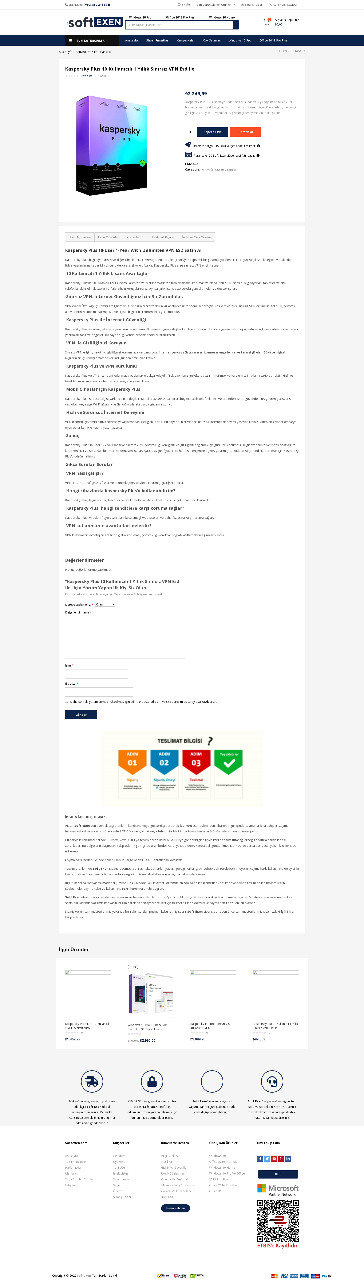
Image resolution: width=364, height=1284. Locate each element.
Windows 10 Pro (240, 40)
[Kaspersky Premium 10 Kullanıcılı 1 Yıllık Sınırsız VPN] (88, 993)
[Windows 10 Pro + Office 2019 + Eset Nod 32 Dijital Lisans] (151, 994)
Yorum (86, 76)
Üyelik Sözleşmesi (173, 1173)
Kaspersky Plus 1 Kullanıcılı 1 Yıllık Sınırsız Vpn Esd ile (275, 1026)
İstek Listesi (121, 1173)
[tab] (80, 237)
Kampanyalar (186, 40)
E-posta (71, 683)
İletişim (70, 1185)
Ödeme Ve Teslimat (174, 1179)
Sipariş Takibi (122, 1197)
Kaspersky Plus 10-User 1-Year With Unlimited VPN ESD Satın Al (133, 250)
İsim (69, 665)
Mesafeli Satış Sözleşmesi (178, 1185)
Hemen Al (245, 132)
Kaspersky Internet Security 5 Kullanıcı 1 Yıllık (210, 1026)
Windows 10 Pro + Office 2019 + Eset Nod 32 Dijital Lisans (150, 1027)
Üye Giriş (119, 1162)
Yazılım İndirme (75, 1162)
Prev (286, 51)
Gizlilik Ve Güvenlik (173, 1167)
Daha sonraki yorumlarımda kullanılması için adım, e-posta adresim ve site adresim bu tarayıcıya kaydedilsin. (143, 702)
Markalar (71, 1173)
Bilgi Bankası (169, 1156)
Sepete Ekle (213, 132)
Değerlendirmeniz (78, 612)
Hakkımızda (73, 1167)
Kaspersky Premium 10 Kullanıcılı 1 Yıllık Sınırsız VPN (87, 1026)
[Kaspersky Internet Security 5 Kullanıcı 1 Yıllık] (213, 993)
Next (298, 51)
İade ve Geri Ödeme (197, 237)
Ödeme (118, 1191)
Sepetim (118, 1185)
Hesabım (119, 1156)
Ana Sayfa (65, 52)
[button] (184, 4)
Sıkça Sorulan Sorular (79, 1179)
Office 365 (216, 1191)
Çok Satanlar (211, 40)
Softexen (84, 1275)
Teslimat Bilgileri (163, 237)
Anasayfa (131, 40)
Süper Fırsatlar (157, 40)
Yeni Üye (119, 1167)
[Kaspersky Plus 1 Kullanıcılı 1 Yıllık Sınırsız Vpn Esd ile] (276, 993)
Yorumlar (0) (136, 237)
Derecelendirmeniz (79, 605)
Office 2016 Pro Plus (223, 1185)
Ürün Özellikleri (109, 237)
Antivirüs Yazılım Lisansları (93, 52)
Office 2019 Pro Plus (274, 40)
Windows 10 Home (222, 1167)
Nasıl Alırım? (169, 1162)
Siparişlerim (121, 1179)
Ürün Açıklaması (80, 237)
